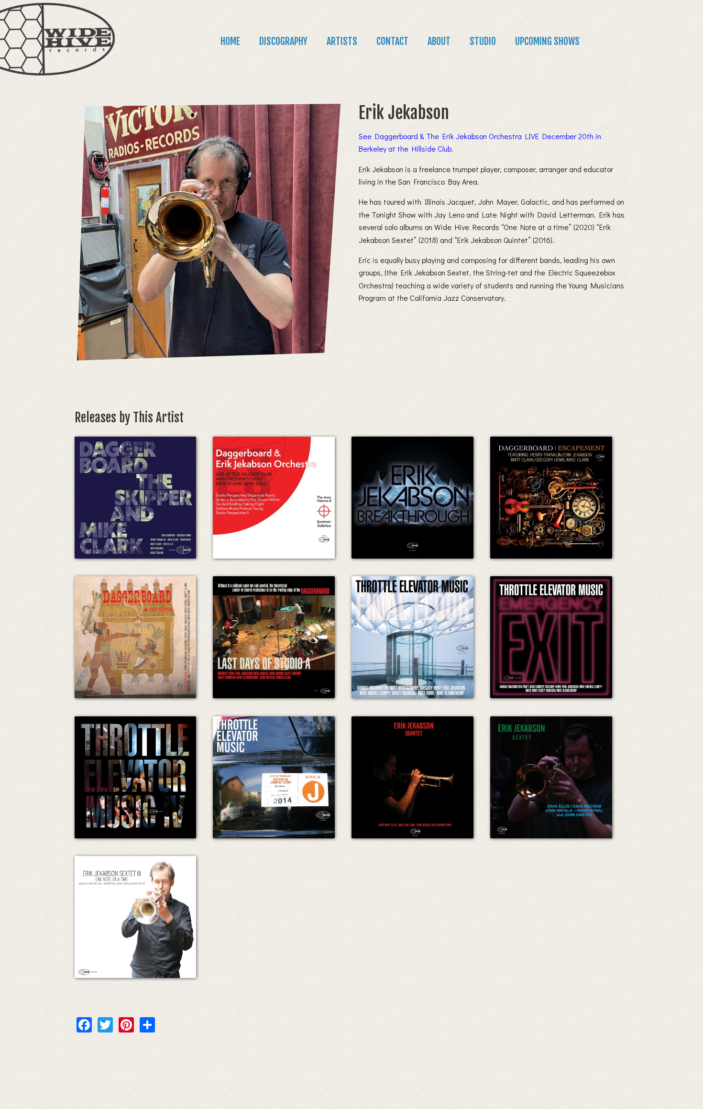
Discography (283, 41)
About (439, 41)
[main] (352, 559)
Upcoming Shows (547, 41)
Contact (392, 41)
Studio (483, 41)
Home (230, 41)
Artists (342, 41)
